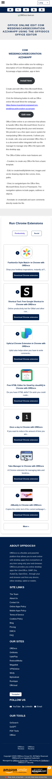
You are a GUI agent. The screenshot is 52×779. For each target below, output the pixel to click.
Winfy (12, 673)
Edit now (26, 114)
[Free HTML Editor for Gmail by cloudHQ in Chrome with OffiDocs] (27, 381)
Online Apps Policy (18, 607)
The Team (14, 594)
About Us (14, 598)
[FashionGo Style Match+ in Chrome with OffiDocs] (27, 258)
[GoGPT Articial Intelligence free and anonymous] (10, 9)
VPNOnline (14, 669)
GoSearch (14, 723)
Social (36, 233)
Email (39, 707)
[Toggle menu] (3, 3)
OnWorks (14, 652)
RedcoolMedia (16, 661)
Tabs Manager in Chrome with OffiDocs (26, 466)
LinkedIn (28, 707)
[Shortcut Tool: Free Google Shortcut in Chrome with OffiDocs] (27, 297)
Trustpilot (16, 694)
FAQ (12, 635)
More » (26, 526)
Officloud (13, 685)
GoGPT (13, 727)
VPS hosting (33, 761)
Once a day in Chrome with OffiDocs (26, 427)
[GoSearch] (18, 9)
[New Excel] (34, 9)
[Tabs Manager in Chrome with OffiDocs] (27, 461)
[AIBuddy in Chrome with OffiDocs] (27, 500)
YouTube (17, 707)
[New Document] (26, 9)
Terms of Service (17, 615)
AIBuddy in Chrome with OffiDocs (26, 505)
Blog (12, 623)
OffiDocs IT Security (25, 762)
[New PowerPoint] (42, 9)
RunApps (14, 681)
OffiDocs (13, 648)
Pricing (13, 627)
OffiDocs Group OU (20, 761)
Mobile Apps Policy (18, 611)
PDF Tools (14, 731)
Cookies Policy (16, 619)
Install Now (26, 81)
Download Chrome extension (26, 275)
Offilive (13, 735)
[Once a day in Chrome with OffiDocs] (27, 422)
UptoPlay (14, 657)
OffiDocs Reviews (21, 748)
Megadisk (14, 665)
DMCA (12, 631)
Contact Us (14, 602)
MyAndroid (14, 677)
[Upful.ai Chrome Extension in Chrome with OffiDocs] (27, 339)
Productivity (20, 233)
